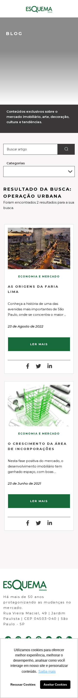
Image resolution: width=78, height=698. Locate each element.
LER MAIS (39, 344)
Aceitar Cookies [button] (55, 684)
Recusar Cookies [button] (23, 684)
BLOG (14, 33)
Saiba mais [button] (47, 671)
